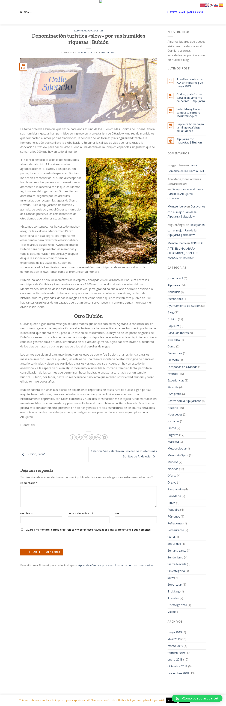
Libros (172, 428)
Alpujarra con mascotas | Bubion (189, 140)
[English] (207, 5)
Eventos (173, 374)
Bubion (24, 12)
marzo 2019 (175, 646)
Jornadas (173, 421)
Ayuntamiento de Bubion (184, 306)
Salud (171, 537)
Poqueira (174, 510)
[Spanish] (221, 5)
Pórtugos (174, 516)
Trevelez (173, 598)
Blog (90, 30)
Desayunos (175, 353)
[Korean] (212, 5)
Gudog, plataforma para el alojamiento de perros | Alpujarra (191, 98)
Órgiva (172, 482)
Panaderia (174, 496)
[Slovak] (216, 5)
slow (171, 578)
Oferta (172, 476)
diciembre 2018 (178, 666)
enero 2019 (175, 659)
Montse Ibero (108, 52)
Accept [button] (171, 700)
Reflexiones (175, 523)
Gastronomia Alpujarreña (184, 401)
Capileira (173, 326)
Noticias (173, 469)
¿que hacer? (175, 278)
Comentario (28, 483)
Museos (173, 462)
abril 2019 (174, 639)
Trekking (174, 591)
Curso (172, 346)
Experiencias (176, 380)
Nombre (26, 513)
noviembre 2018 (178, 673)
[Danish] (202, 5)
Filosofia (173, 387)
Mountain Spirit (178, 455)
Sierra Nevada (177, 564)
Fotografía (175, 394)
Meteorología (177, 448)
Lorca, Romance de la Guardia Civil (186, 168)
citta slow (174, 340)
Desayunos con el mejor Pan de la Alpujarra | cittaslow (185, 193)
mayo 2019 (175, 632)
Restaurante (176, 530)
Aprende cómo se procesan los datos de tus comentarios (115, 565)
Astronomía (175, 299)
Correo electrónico (80, 513)
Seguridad (174, 544)
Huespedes (175, 414)
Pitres (171, 503)
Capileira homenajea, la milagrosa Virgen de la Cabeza (190, 128)
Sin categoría (176, 571)
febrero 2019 (176, 653)
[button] (197, 698)
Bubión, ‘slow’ (35, 454)
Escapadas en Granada (182, 367)
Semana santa (177, 550)
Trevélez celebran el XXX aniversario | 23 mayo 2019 (190, 83)
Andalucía (174, 292)
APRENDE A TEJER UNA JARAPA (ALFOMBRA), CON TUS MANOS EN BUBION (185, 250)
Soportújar (175, 584)
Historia (173, 408)
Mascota (173, 442)
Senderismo (175, 557)
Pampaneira (176, 489)
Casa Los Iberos (178, 333)
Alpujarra (80, 30)
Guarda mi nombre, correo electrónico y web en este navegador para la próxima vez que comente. (88, 529)
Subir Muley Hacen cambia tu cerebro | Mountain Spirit (190, 113)
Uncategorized (177, 605)
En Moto (173, 360)
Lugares (173, 435)
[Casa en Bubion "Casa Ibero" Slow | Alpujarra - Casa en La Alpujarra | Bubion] (113, 12)
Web (117, 513)
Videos (172, 612)
